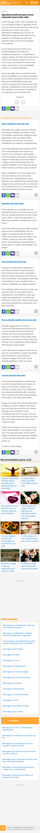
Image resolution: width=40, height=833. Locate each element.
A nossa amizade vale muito (14, 375)
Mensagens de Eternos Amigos (15, 671)
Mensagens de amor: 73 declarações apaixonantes (17, 728)
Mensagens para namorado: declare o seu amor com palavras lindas (19, 760)
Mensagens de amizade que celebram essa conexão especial (18, 626)
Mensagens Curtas (10, 700)
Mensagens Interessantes (13, 688)
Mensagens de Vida (11, 654)
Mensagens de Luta (11, 660)
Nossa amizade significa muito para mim (19, 320)
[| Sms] (13, 109)
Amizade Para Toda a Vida (13, 203)
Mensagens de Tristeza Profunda (16, 677)
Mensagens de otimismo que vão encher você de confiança (19, 752)
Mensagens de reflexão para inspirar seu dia (19, 736)
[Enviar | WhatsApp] (8, 109)
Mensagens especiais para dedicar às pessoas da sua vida (17, 776)
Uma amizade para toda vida (14, 261)
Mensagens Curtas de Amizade (15, 694)
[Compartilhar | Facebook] (4, 109)
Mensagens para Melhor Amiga (16, 705)
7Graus (16, 827)
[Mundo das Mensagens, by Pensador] (10, 2)
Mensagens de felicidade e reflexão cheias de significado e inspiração (17, 634)
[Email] (17, 109)
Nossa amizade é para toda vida (15, 123)
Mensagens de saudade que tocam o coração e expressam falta (17, 744)
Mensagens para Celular (13, 711)
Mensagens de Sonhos (12, 683)
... (36, 195)
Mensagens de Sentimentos (14, 666)
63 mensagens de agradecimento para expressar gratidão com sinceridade (19, 642)
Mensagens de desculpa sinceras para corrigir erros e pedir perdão (18, 768)
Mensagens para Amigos (13, 649)
